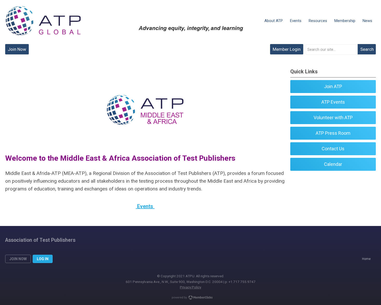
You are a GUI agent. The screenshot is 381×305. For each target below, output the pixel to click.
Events (145, 206)
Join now (18, 259)
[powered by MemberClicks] (190, 298)
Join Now (17, 49)
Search (367, 49)
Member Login (287, 49)
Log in (42, 259)
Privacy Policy (190, 287)
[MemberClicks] (43, 20)
